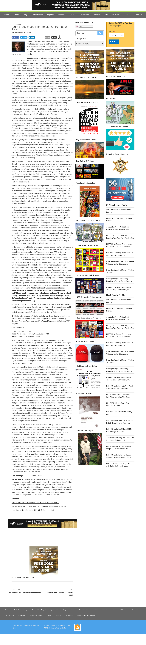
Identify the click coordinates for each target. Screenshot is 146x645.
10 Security (26, 33)
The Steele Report (112, 15)
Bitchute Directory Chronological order (44, 610)
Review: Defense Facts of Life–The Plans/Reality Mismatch (35, 503)
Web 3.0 (138, 15)
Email (112, 32)
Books (72, 610)
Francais (61, 15)
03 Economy (16, 33)
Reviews (97, 15)
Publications (84, 15)
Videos (127, 15)
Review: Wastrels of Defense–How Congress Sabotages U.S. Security (39, 506)
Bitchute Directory (20, 610)
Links (72, 15)
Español (50, 15)
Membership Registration (86, 615)
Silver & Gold (9, 615)
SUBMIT (113, 42)
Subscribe (21, 615)
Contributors (37, 15)
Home (6, 15)
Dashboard (69, 615)
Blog (25, 15)
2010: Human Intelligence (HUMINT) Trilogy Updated (33, 510)
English (80, 26)
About (16, 15)
